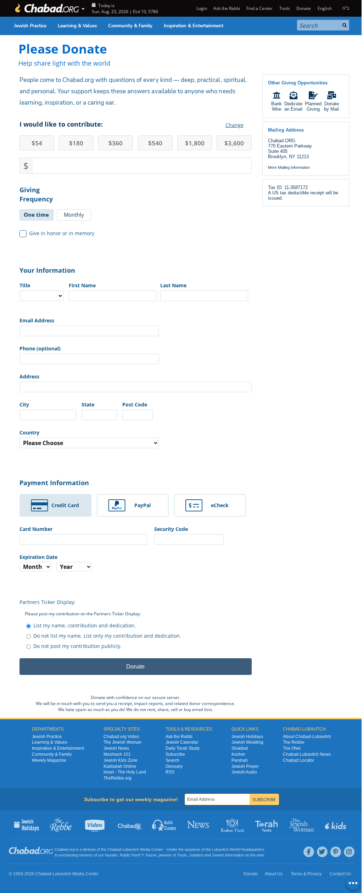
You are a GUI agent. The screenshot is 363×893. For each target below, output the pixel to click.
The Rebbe (294, 742)
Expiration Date (38, 557)
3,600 (234, 143)
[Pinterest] (335, 852)
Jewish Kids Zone (121, 760)
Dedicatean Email (293, 106)
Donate (303, 8)
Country (29, 432)
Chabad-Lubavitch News (307, 754)
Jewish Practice (30, 26)
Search (172, 760)
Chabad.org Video (121, 736)
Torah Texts (267, 824)
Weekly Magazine (49, 760)
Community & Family (130, 26)
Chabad (114, 849)
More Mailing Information (289, 167)
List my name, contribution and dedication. (84, 625)
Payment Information (54, 482)
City (24, 404)
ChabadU (130, 824)
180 (76, 143)
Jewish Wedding (247, 742)
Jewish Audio (244, 772)
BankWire (276, 106)
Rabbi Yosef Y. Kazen (138, 855)
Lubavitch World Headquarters (238, 849)
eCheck (220, 505)
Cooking (233, 824)
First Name (82, 285)
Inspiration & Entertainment (193, 26)
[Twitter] (322, 852)
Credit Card (65, 505)
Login (201, 8)
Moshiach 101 (117, 754)
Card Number (35, 529)
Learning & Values (77, 26)
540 (155, 143)
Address (29, 376)
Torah (182, 855)
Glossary (174, 766)
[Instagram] (349, 852)
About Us (274, 873)
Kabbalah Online (120, 766)
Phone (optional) (40, 348)
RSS (170, 772)
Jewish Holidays (247, 736)
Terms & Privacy (306, 873)
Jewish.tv (95, 824)
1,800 (195, 143)
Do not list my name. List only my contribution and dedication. (107, 635)
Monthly (74, 214)
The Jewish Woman (122, 742)
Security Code (171, 529)
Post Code (134, 404)
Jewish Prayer (245, 766)
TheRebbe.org (118, 778)
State (88, 404)
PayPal (142, 505)
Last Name (173, 285)
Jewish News (116, 748)
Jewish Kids (336, 824)
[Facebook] (308, 852)
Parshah (239, 760)
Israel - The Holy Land (125, 772)
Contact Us (340, 873)
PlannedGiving (313, 106)
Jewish (218, 855)
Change (234, 125)
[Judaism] (46, 8)
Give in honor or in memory (61, 233)
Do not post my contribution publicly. (77, 646)
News (199, 824)
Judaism (196, 855)
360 (115, 143)
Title (24, 285)
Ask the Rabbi (226, 8)
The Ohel (292, 748)
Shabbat (239, 748)
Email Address (36, 320)
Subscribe (175, 754)
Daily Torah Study (183, 748)
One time (36, 214)
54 (37, 143)
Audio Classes (164, 824)
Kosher (238, 754)
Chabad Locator (298, 760)
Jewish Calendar (182, 742)
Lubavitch (130, 849)
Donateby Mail (331, 106)
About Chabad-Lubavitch (307, 736)
